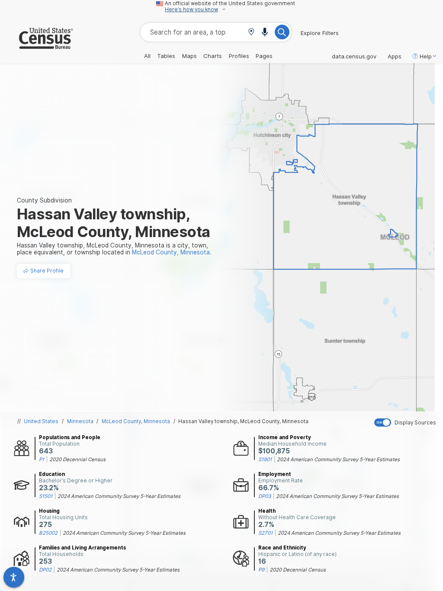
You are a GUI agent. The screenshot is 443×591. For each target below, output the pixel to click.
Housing (49, 511)
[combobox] (216, 32)
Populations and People (69, 437)
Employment (274, 474)
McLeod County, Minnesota (136, 421)
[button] (251, 33)
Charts (212, 55)
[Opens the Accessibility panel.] (13, 577)
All (147, 55)
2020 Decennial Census (77, 459)
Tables (166, 55)
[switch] (406, 422)
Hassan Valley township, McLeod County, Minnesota (243, 421)
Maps (189, 55)
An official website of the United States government (230, 3)
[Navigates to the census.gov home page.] (36, 45)
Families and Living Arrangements (82, 548)
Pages (264, 55)
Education (52, 474)
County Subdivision (44, 200)
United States (41, 421)
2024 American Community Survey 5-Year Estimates (338, 459)
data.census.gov (354, 56)
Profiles (239, 55)
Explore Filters (320, 32)
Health (267, 511)
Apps (394, 56)
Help (426, 56)
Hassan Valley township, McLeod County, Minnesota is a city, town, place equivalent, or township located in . (114, 249)
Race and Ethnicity (282, 548)
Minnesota (80, 421)
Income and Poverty (284, 437)
